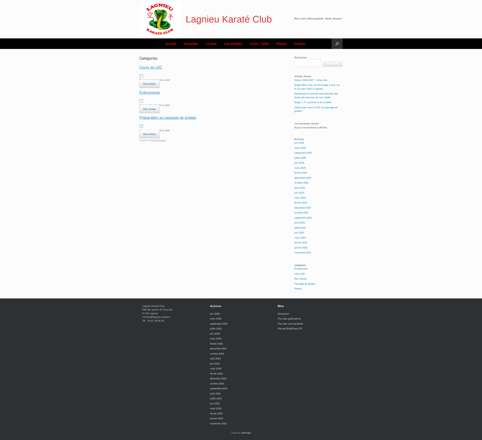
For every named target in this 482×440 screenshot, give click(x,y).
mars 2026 (300, 147)
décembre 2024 (302, 177)
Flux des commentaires (290, 323)
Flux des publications (289, 318)
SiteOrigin (246, 432)
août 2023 (299, 222)
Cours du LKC (150, 67)
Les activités (233, 43)
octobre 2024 (301, 182)
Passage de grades (304, 283)
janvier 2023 (300, 247)
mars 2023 (300, 237)
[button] (337, 43)
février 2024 (300, 202)
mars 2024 (300, 197)
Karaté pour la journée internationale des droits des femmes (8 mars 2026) (316, 95)
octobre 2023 (301, 212)
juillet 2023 (300, 227)
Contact (299, 43)
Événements (149, 92)
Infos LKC (299, 273)
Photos (281, 43)
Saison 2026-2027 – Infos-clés (310, 80)
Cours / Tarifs (259, 43)
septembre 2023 (303, 217)
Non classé (300, 278)
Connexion (283, 313)
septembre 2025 (303, 152)
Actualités (191, 43)
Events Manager (158, 140)
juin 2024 (299, 192)
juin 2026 (299, 142)
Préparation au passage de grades (167, 117)
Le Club (211, 43)
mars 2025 (300, 167)
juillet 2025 (300, 157)
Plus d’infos (149, 83)
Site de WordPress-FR (290, 328)
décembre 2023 (302, 207)
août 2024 (299, 187)
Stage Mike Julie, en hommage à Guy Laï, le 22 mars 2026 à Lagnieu (317, 86)
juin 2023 (299, 232)
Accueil (170, 43)
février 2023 (300, 242)
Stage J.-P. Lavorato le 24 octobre (312, 102)
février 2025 (300, 172)
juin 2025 (299, 162)
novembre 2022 (302, 252)
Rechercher (300, 57)
